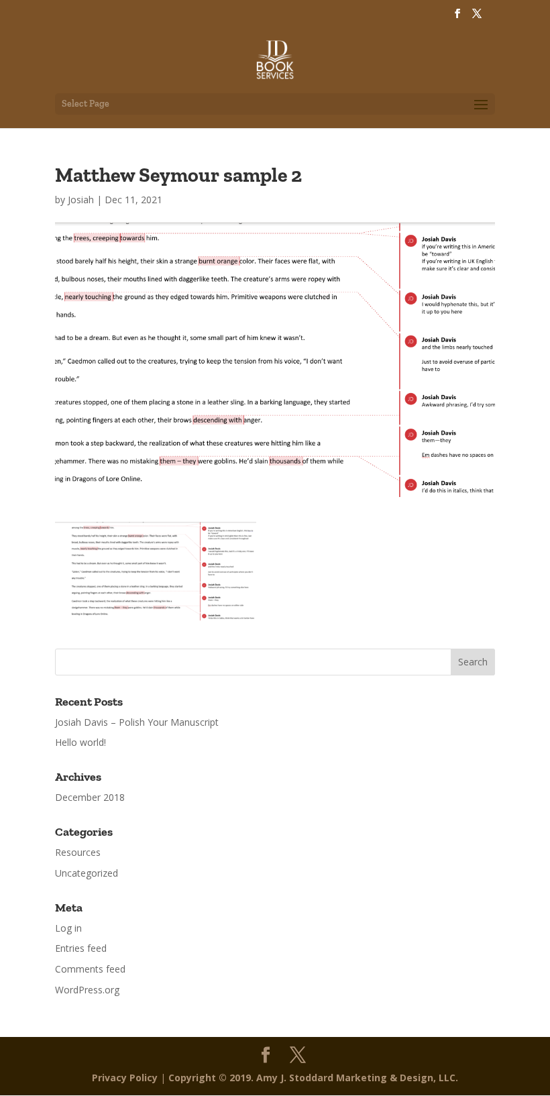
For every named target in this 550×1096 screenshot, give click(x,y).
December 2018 (90, 797)
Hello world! (80, 742)
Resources (78, 852)
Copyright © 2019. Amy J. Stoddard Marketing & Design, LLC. (313, 1077)
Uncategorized (86, 873)
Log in (68, 928)
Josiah (81, 199)
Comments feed (90, 969)
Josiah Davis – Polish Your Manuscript (137, 722)
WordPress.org (87, 989)
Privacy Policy (125, 1077)
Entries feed (81, 948)
